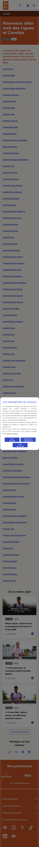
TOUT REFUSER (12, 440)
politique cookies (12, 434)
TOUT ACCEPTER (20, 445)
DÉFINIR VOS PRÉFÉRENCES (28, 440)
